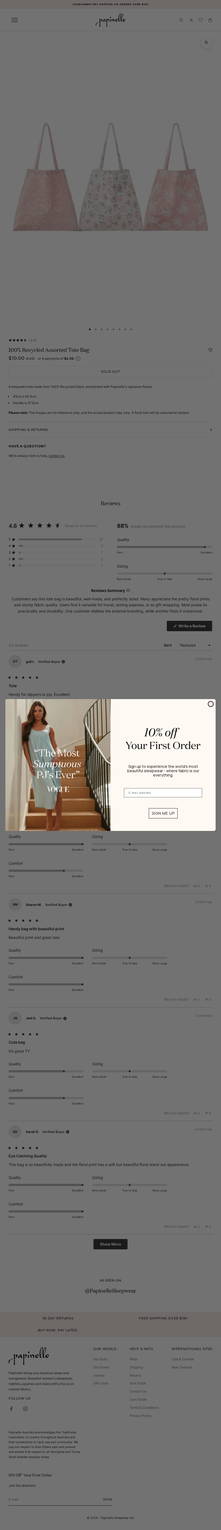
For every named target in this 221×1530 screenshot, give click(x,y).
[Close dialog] (210, 704)
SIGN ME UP (163, 813)
